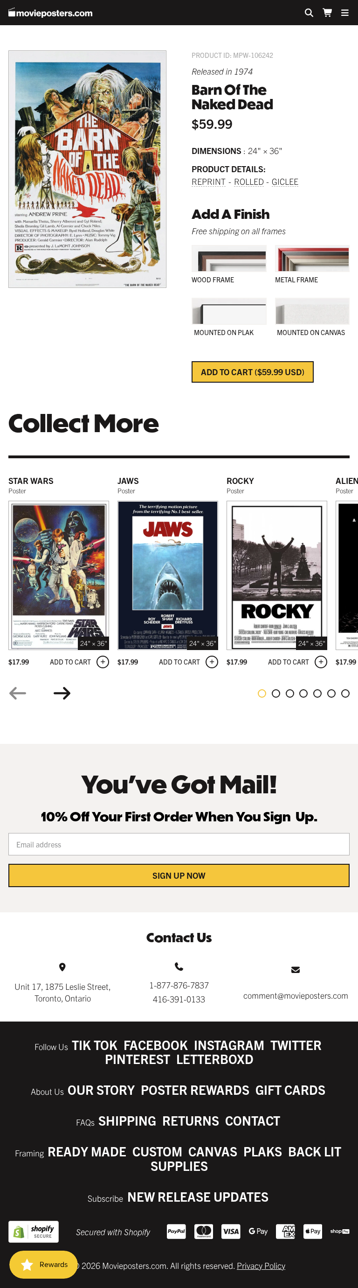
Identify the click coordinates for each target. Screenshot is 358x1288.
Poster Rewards (195, 1089)
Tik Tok (94, 1044)
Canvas (212, 1151)
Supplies (179, 1165)
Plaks (262, 1151)
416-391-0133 (179, 999)
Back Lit (314, 1151)
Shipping (127, 1120)
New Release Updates (197, 1196)
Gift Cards (290, 1089)
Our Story (101, 1089)
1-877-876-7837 (179, 985)
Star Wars (31, 480)
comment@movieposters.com (295, 995)
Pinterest (137, 1058)
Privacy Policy (261, 1265)
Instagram (229, 1044)
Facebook (156, 1044)
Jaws (128, 480)
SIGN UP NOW (179, 875)
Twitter (296, 1044)
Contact (252, 1120)
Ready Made (87, 1151)
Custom (157, 1151)
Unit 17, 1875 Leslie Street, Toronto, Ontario (62, 992)
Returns (190, 1120)
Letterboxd (215, 1058)
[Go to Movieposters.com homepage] (50, 12)
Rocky (240, 480)
